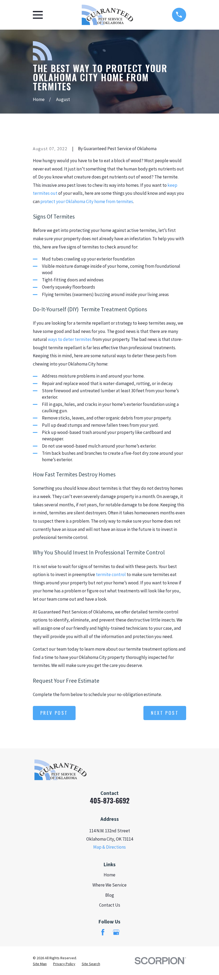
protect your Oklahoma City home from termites (86, 201)
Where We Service (109, 885)
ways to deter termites (70, 339)
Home (109, 875)
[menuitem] (40, 964)
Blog (109, 895)
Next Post (165, 712)
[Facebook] (103, 932)
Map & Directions (109, 847)
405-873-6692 (110, 800)
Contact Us (109, 905)
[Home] (107, 15)
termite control (111, 574)
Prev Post (54, 712)
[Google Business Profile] (116, 932)
